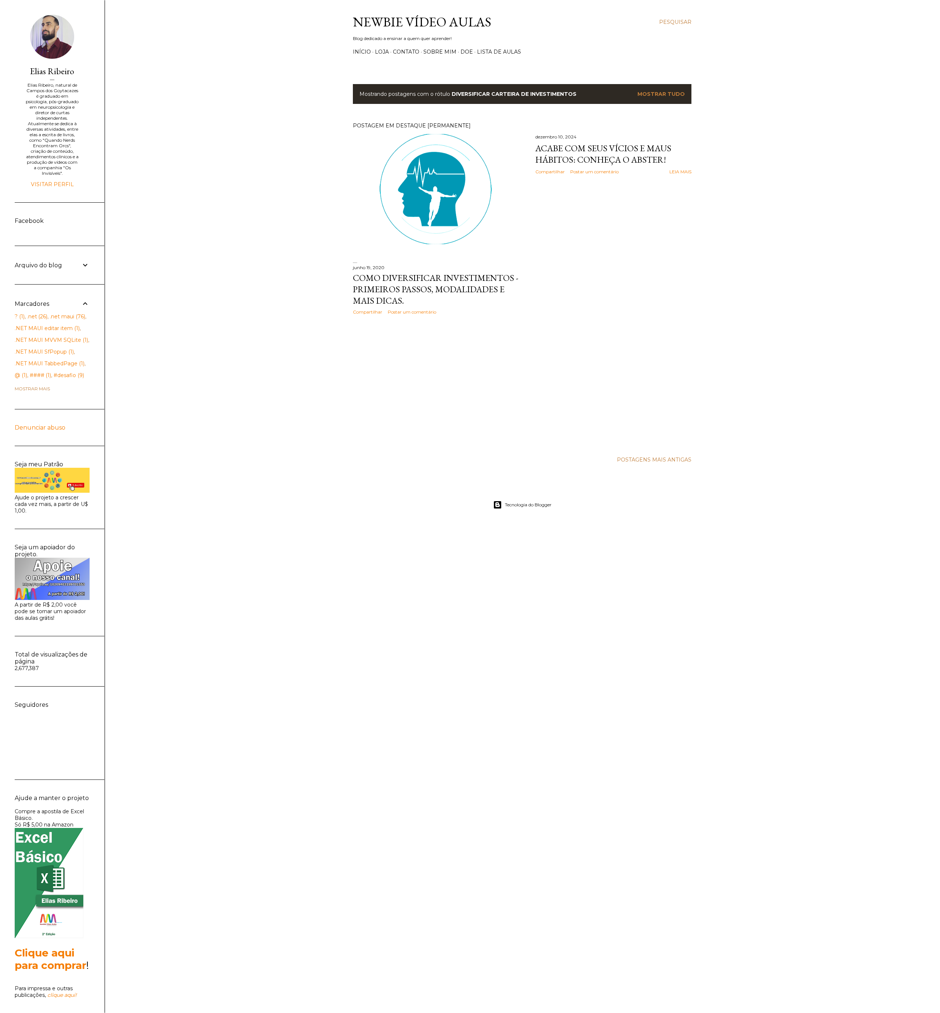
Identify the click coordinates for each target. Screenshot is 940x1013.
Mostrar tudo (661, 94)
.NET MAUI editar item (46, 328)
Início (362, 51)
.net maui (67, 316)
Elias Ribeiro (52, 71)
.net (36, 316)
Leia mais (680, 171)
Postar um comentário (594, 171)
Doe (466, 51)
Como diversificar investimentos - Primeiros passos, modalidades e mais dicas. (435, 289)
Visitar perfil (52, 184)
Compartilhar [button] (550, 171)
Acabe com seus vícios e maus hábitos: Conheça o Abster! (603, 153)
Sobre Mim (439, 51)
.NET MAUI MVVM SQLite (51, 340)
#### (40, 375)
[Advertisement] (435, 384)
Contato (406, 51)
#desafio (68, 375)
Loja (382, 51)
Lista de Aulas (499, 51)
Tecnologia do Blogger (528, 504)
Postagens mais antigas (654, 459)
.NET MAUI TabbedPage (49, 363)
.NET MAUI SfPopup (43, 351)
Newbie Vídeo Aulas (422, 21)
